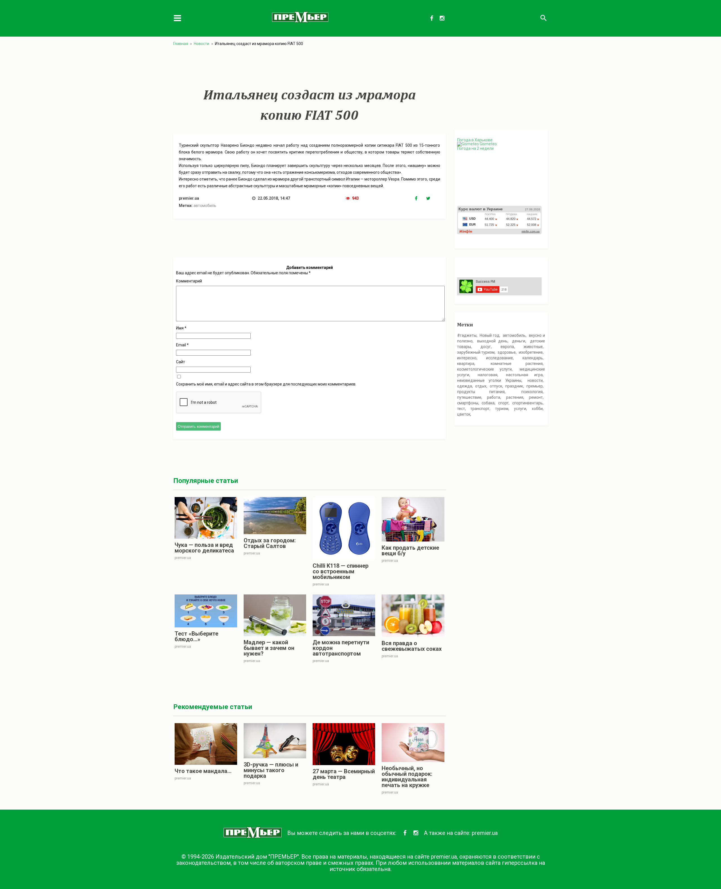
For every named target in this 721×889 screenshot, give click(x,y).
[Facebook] (420, 198)
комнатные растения (517, 363)
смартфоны (467, 403)
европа (507, 346)
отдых (480, 386)
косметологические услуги (484, 369)
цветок (463, 414)
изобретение (531, 352)
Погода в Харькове (475, 140)
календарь (532, 358)
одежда (464, 386)
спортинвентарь (527, 403)
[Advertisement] (309, 67)
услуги (520, 408)
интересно (467, 358)
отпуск (496, 386)
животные (533, 346)
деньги (518, 341)
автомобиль (204, 205)
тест (461, 408)
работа (493, 397)
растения (514, 397)
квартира (465, 363)
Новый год (489, 335)
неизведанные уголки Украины (489, 380)
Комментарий (189, 281)
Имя (181, 328)
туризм (501, 408)
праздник (514, 386)
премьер (534, 386)
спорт (503, 403)
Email (182, 345)
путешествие (469, 397)
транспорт (479, 408)
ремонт (536, 397)
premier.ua (485, 833)
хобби (537, 408)
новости (535, 380)
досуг (485, 346)
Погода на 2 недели (475, 148)
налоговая (487, 375)
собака (488, 403)
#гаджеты (467, 335)
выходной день (492, 341)
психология (532, 391)
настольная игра (524, 375)
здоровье (507, 352)
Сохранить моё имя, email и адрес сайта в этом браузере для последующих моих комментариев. (266, 384)
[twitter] (431, 198)
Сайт (180, 362)
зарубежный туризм (476, 352)
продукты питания (481, 391)
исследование (499, 358)
